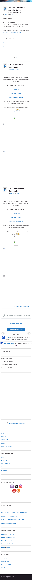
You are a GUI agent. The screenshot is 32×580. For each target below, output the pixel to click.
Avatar (8, 547)
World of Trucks (16, 93)
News (12, 14)
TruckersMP (16, 89)
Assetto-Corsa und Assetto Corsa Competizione (16, 9)
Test (4, 43)
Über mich (4, 433)
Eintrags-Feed (5, 561)
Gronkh (3, 467)
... (31, 337)
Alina (7, 337)
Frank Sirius (4, 460)
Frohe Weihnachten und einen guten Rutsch (12, 519)
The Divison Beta (11, 534)
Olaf (2, 540)
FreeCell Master (9, 343)
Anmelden (4, 558)
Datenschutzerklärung (7, 446)
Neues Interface (11, 537)
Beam (2, 457)
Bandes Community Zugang (8, 523)
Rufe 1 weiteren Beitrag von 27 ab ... (18, 315)
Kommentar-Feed (6, 564)
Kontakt (3, 436)
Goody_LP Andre (5, 463)
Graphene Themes (14, 578)
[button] (3, 333)
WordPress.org (5, 567)
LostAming (4, 470)
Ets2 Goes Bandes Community (16, 65)
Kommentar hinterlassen (22, 57)
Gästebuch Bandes (16, 323)
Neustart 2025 (5, 509)
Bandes (6, 14)
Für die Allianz (11, 544)
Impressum (4, 443)
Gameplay (6, 47)
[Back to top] (28, 576)
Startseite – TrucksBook (16, 97)
